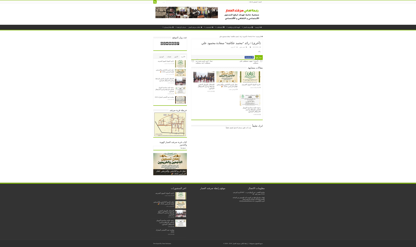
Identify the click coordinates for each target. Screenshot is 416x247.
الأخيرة (183, 57)
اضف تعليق (242, 47)
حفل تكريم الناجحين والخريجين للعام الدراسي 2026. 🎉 (227, 85)
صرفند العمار (247, 27)
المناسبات (208, 27)
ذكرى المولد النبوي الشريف (251, 84)
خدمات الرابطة (181, 27)
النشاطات (220, 27)
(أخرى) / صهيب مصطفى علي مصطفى (249, 61)
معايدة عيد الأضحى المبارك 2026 (164, 97)
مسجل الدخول (238, 128)
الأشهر (176, 57)
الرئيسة (257, 27)
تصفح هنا (183, 148)
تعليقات (169, 57)
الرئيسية (258, 36)
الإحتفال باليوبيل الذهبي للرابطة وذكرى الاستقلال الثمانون (206, 86)
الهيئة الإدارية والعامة (234, 27)
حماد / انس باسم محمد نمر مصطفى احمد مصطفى (204, 61)
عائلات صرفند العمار (194, 27)
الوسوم (161, 57)
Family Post (251, 36)
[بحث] (155, 2)
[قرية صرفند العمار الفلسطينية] (242, 13)
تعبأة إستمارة (168, 27)
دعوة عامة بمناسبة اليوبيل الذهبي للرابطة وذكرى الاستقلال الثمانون (252, 109)
